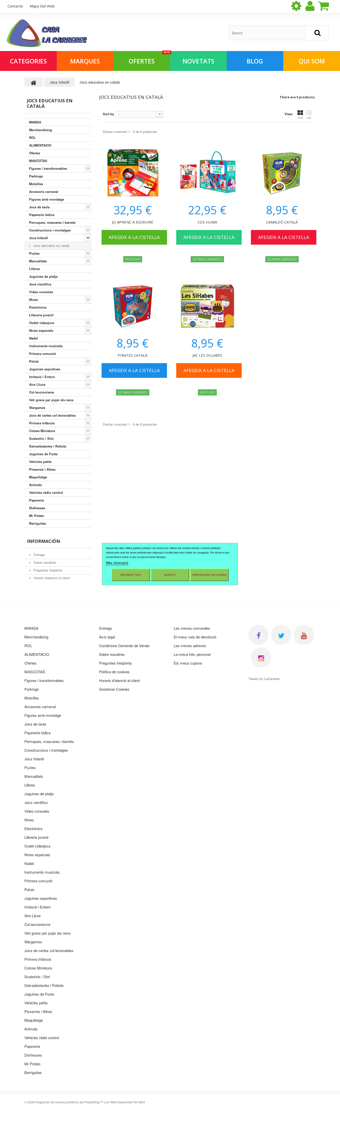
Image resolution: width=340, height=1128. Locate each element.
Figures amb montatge (46, 199)
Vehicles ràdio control (46, 492)
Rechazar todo (130, 574)
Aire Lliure (37, 384)
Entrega (39, 554)
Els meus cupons (188, 663)
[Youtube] (304, 635)
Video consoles (41, 291)
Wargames (37, 407)
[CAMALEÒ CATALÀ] (282, 173)
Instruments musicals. (46, 345)
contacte (15, 5)
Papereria (36, 500)
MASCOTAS (38, 160)
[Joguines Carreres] (47, 33)
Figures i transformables (48, 168)
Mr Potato (36, 515)
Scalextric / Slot (41, 438)
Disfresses (37, 508)
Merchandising (40, 129)
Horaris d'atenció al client (51, 577)
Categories (28, 61)
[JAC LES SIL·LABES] (207, 306)
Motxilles (36, 183)
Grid (300, 117)
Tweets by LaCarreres (264, 678)
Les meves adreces (190, 645)
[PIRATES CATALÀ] (132, 306)
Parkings (36, 176)
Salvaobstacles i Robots (47, 446)
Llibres (34, 268)
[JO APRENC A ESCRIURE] (132, 173)
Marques (85, 61)
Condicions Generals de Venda (124, 645)
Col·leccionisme (41, 392)
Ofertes (149, 58)
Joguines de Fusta (43, 453)
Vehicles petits (40, 461)
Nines (33, 299)
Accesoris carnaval (43, 191)
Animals (35, 484)
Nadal (33, 338)
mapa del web (42, 5)
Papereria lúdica (41, 214)
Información (43, 541)
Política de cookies (114, 671)
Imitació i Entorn (42, 376)
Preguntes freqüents (48, 570)
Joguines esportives (44, 369)
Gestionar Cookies (114, 689)
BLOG (255, 61)
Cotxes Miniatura (42, 430)
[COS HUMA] (207, 173)
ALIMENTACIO (40, 145)
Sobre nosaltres (44, 562)
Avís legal (107, 636)
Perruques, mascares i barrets (52, 222)
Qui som (312, 61)
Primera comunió (42, 353)
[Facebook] (258, 635)
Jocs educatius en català (50, 245)
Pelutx (34, 361)
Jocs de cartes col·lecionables (52, 415)
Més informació (117, 562)
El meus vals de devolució (195, 636)
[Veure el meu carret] (328, 6)
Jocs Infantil (38, 237)
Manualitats (38, 261)
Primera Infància (42, 423)
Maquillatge (38, 477)
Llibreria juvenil (41, 315)
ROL (32, 137)
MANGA (35, 122)
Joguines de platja (43, 276)
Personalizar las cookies (209, 574)
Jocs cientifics (40, 284)
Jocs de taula (39, 207)
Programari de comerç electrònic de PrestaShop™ (69, 1102)
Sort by (108, 114)
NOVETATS (198, 61)
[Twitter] (281, 635)
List (309, 117)
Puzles (34, 253)
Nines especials (41, 330)
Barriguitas (37, 523)
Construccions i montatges (50, 230)
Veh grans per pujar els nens (51, 399)
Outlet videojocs (41, 322)
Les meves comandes (192, 628)
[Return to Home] (34, 82)
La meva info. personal (192, 654)
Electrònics (38, 307)
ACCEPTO (169, 574)
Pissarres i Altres (42, 469)
